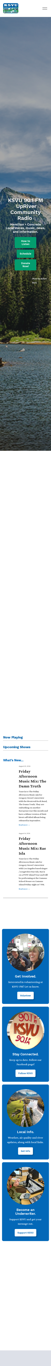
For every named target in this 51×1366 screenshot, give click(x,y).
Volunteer (25, 995)
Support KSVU (25, 1232)
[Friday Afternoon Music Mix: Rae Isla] (11, 836)
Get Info (25, 1151)
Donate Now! (25, 265)
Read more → (24, 825)
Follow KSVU (25, 1073)
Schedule (25, 253)
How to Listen (25, 243)
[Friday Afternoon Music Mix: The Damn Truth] (11, 769)
